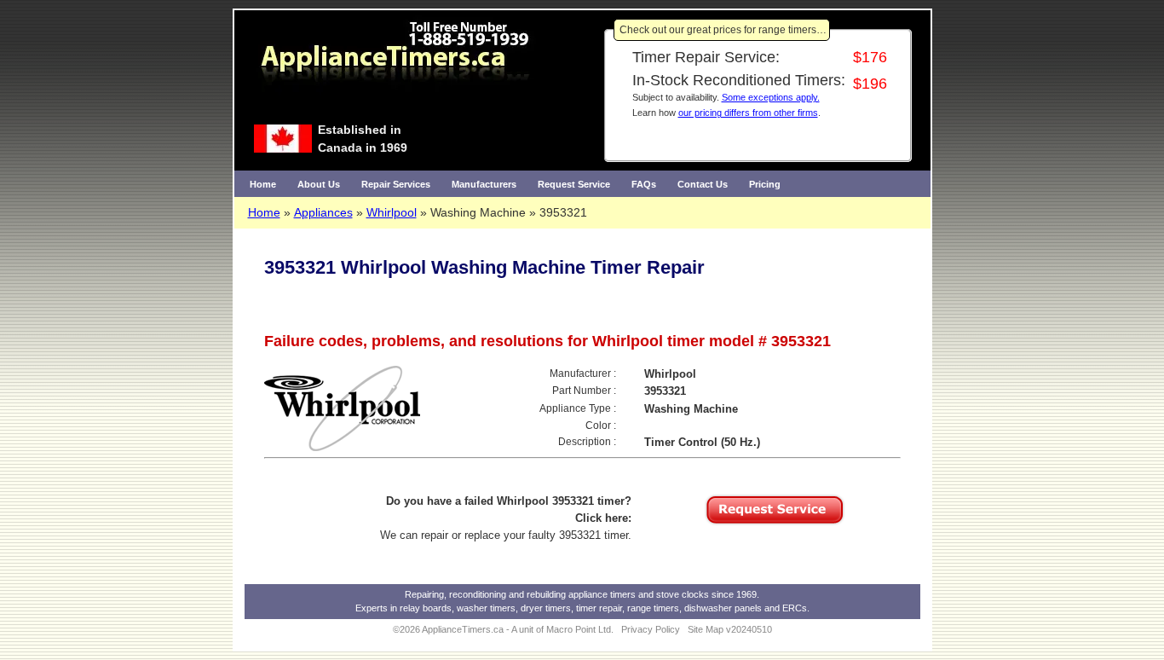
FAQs (643, 184)
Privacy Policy (650, 629)
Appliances (323, 212)
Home (263, 184)
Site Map (705, 629)
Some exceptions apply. (771, 97)
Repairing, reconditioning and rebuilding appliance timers (520, 594)
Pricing (765, 184)
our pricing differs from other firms (748, 112)
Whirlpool (391, 212)
